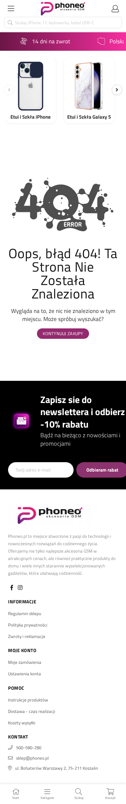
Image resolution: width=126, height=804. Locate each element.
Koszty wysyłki (21, 722)
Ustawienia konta (24, 673)
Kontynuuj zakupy (63, 333)
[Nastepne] (117, 90)
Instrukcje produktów (28, 699)
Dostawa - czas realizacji (31, 711)
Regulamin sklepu (24, 613)
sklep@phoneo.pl (32, 758)
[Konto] (115, 8)
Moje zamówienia (24, 662)
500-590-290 (28, 748)
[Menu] (10, 8)
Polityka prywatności (27, 624)
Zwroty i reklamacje (26, 636)
